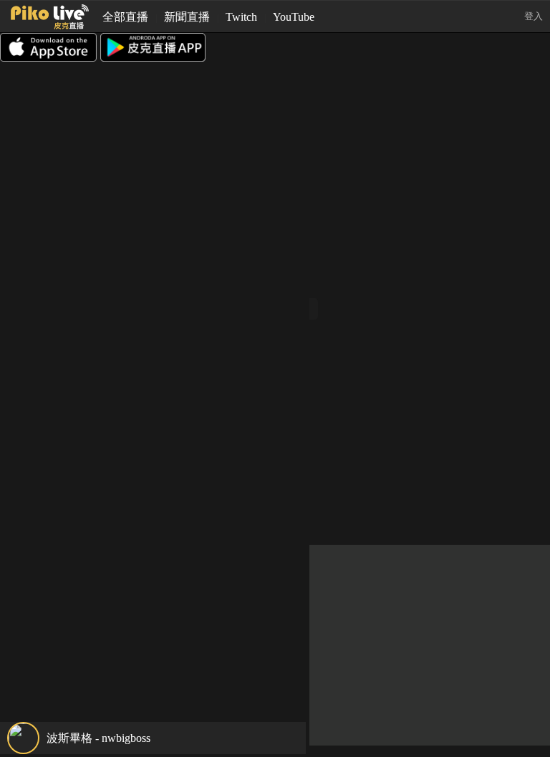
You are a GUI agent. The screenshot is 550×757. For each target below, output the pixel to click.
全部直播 (125, 17)
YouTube (293, 17)
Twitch (241, 17)
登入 (533, 16)
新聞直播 (187, 17)
